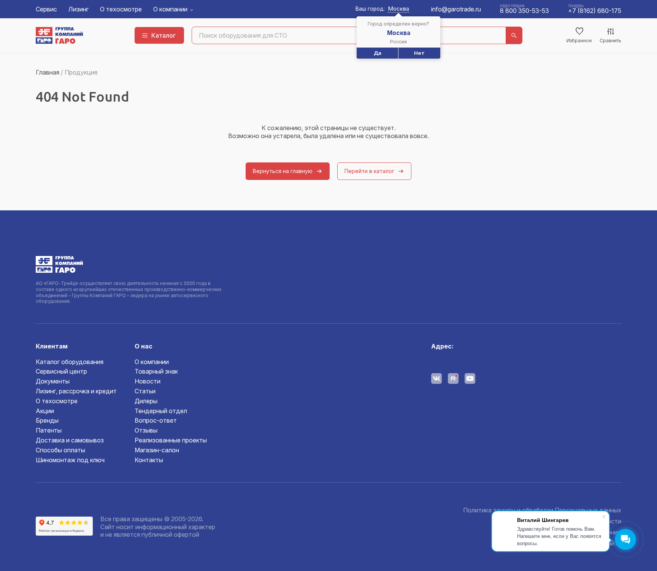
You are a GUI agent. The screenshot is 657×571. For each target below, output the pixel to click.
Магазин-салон (157, 450)
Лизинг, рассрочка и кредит (76, 391)
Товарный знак (156, 371)
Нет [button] (419, 53)
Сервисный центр (61, 371)
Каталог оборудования (69, 362)
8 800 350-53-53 (524, 10)
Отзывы (146, 430)
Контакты (149, 460)
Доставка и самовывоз (70, 440)
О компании (170, 9)
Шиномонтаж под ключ (70, 460)
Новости (147, 381)
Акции (45, 411)
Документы (53, 381)
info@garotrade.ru (456, 9)
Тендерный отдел (161, 411)
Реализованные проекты (171, 440)
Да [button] (377, 53)
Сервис (46, 9)
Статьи (145, 391)
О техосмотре (121, 9)
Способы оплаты (60, 450)
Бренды (47, 420)
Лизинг (78, 9)
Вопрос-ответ (156, 420)
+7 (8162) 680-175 (594, 10)
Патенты (49, 430)
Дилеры (146, 401)
